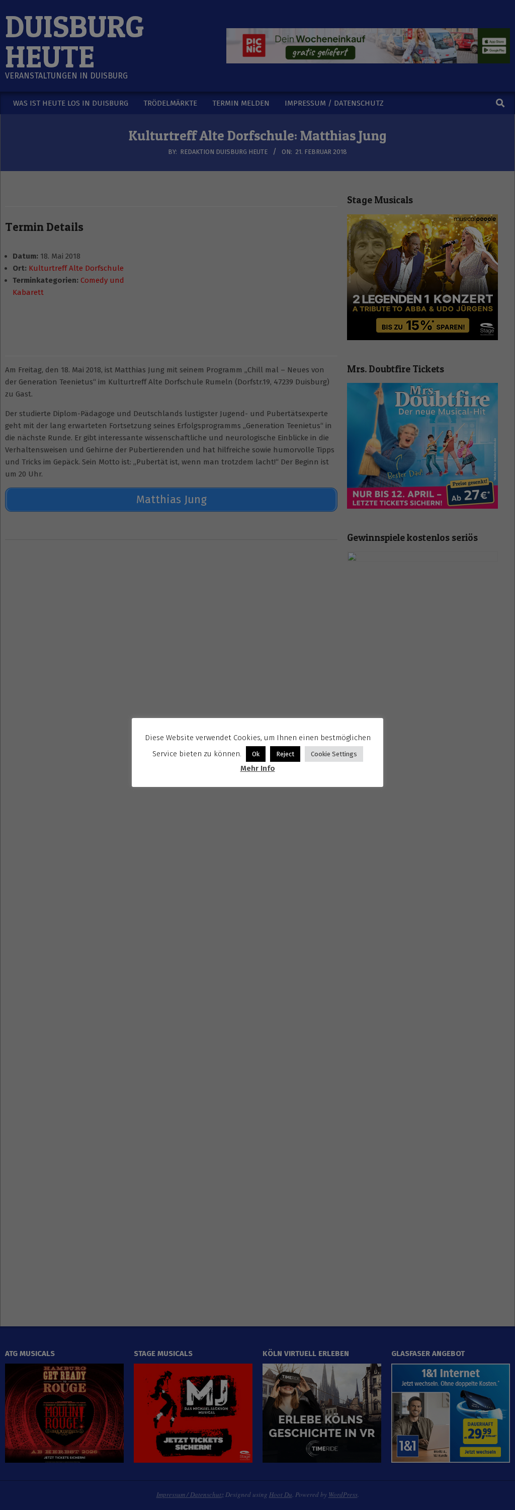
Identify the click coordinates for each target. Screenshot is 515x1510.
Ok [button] (256, 754)
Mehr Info (257, 768)
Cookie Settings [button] (334, 754)
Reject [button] (285, 754)
